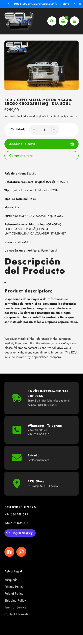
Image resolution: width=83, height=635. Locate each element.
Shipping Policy (15, 600)
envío (33, 116)
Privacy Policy (13, 586)
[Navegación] (74, 21)
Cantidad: (17, 129)
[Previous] (9, 4)
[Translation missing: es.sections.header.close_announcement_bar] (80, 4)
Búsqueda (11, 579)
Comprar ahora (21, 155)
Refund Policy (13, 593)
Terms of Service (15, 607)
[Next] (74, 4)
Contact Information (17, 614)
